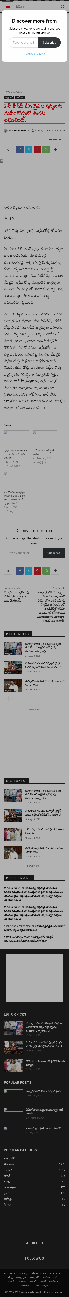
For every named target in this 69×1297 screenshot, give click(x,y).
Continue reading (34, 53)
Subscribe (49, 42)
